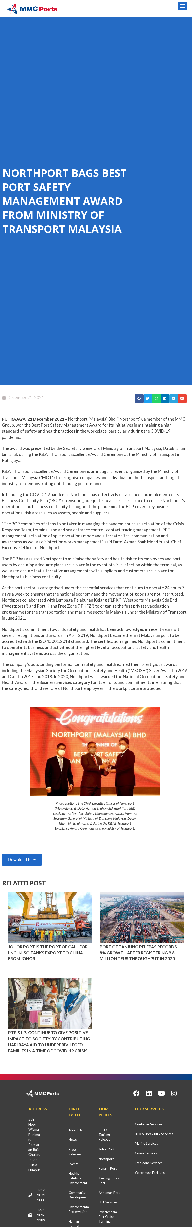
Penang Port (108, 1168)
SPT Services (108, 1202)
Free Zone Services (148, 1163)
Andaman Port (109, 1193)
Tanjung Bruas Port (109, 1180)
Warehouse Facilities (150, 1173)
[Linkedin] (149, 1093)
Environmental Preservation (79, 1209)
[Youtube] (161, 1093)
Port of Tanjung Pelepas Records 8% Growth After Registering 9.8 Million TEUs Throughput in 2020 (138, 952)
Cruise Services (146, 1153)
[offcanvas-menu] (182, 6)
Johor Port (106, 1149)
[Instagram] (174, 1093)
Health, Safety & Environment (78, 1178)
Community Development (79, 1195)
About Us (75, 1130)
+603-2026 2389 (42, 1215)
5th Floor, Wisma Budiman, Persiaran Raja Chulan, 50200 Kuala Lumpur (34, 1144)
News (73, 1140)
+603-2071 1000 (42, 1195)
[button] (139, 398)
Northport (106, 1159)
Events (73, 1164)
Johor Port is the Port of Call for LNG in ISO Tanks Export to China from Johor (48, 952)
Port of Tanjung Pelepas (104, 1135)
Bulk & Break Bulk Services (154, 1134)
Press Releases (75, 1151)
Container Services (148, 1124)
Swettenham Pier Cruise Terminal (108, 1216)
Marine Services (146, 1143)
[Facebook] (136, 1093)
